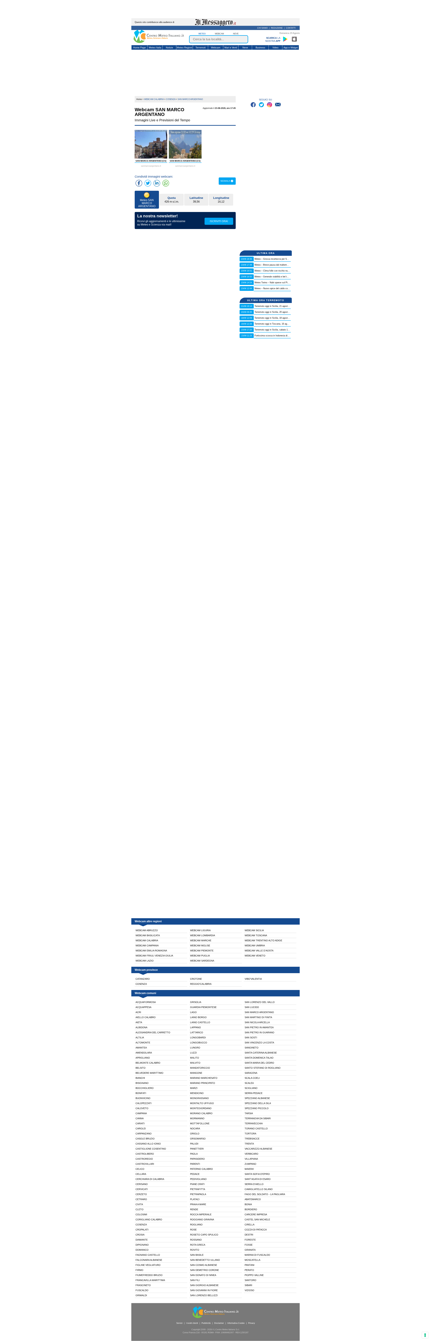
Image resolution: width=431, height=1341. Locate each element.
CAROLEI (141, 1128)
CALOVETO (142, 1108)
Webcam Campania (147, 945)
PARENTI (195, 1164)
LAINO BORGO (198, 1017)
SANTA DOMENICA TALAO (259, 1057)
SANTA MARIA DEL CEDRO (259, 1062)
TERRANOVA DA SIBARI (258, 1118)
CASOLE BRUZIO (145, 1138)
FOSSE (249, 1244)
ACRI (138, 1012)
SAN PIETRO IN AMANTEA (259, 1027)
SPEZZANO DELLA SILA (258, 1103)
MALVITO (195, 1062)
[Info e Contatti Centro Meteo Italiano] (278, 105)
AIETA (139, 1022)
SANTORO (250, 1280)
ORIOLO (194, 1133)
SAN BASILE (197, 1255)
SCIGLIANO (251, 1088)
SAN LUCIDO (252, 1007)
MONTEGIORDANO (200, 1108)
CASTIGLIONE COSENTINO (151, 1148)
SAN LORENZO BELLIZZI (204, 1295)
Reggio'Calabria (200, 984)
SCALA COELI (252, 1078)
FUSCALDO (142, 1290)
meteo (202, 34)
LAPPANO (195, 1027)
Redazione (277, 28)
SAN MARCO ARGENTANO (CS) (151, 161)
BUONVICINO (143, 1098)
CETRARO (141, 1199)
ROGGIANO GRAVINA (202, 1219)
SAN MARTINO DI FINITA (258, 1017)
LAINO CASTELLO (200, 1022)
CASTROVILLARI (145, 1164)
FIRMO (139, 1270)
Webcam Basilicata (148, 935)
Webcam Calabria (147, 940)
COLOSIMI (141, 1214)
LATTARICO (196, 1032)
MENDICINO (197, 1093)
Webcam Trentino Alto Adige (263, 940)
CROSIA (140, 1234)
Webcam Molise (200, 945)
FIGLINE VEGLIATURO (148, 1265)
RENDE (194, 1209)
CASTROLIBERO (145, 1153)
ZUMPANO (250, 1164)
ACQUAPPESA (143, 1007)
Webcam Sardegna (202, 960)
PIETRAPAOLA (198, 1194)
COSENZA (141, 1224)
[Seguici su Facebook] (254, 105)
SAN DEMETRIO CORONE (204, 1270)
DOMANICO (142, 1249)
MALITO (194, 1057)
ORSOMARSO (198, 1138)
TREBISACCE (252, 1138)
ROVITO (194, 1249)
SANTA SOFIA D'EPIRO (257, 1174)
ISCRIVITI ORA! (219, 221)
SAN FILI (195, 1280)
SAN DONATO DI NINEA (203, 1275)
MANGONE (196, 1073)
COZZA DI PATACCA (256, 1229)
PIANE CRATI (197, 1184)
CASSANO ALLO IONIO (148, 1143)
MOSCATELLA (252, 1260)
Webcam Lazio (145, 960)
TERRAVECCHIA (254, 1123)
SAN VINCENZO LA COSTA (259, 1042)
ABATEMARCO (253, 1199)
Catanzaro (143, 979)
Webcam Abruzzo (147, 930)
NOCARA (195, 1128)
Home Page (139, 47)
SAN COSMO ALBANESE (203, 1265)
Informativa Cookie (236, 1323)
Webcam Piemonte (201, 950)
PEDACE (195, 1174)
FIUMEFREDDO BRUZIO (149, 1275)
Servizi (179, 1323)
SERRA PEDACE (253, 1093)
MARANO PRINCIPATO (202, 1083)
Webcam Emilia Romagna (151, 950)
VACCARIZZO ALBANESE (258, 1148)
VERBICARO (251, 1153)
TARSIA (249, 1113)
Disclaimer (219, 1323)
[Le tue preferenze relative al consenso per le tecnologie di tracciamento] (425, 1335)
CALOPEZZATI (144, 1103)
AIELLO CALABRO (146, 1017)
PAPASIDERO (197, 1158)
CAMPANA (141, 1113)
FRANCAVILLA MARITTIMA (150, 1280)
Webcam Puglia (200, 955)
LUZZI (193, 1052)
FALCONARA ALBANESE (149, 1260)
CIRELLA (249, 1224)
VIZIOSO (249, 1290)
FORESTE (250, 1239)
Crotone (196, 979)
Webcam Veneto (255, 955)
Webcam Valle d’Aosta (259, 950)
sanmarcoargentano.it (151, 166)
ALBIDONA (141, 1027)
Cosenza (141, 984)
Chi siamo (262, 28)
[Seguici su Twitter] (262, 105)
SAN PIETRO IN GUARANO (259, 1032)
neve (236, 34)
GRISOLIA (195, 1002)
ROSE (193, 1229)
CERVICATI (142, 1189)
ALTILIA (140, 1037)
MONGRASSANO (199, 1098)
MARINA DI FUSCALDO (257, 1255)
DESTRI (249, 1234)
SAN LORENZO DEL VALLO (260, 1002)
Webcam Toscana (256, 935)
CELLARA (141, 1174)
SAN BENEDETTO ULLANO (205, 1260)
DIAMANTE (142, 1239)
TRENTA (249, 1143)
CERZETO (141, 1194)
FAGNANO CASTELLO (148, 1255)
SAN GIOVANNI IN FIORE (204, 1290)
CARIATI (140, 1123)
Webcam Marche (200, 940)
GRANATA (250, 1249)
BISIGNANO (142, 1083)
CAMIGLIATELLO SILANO (259, 1189)
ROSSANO (196, 1239)
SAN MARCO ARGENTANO (259, 1012)
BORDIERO (251, 1209)
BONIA (248, 1204)
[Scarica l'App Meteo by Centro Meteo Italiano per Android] (285, 39)
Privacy (251, 1323)
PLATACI (195, 1199)
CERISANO (142, 1184)
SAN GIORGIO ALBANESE (204, 1285)
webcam (219, 34)
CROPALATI (142, 1229)
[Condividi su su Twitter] (147, 183)
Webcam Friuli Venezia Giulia (154, 955)
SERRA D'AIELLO (254, 1184)
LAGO (193, 1012)
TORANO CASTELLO (256, 1128)
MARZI (193, 1088)
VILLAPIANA (251, 1158)
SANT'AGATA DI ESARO (258, 1179)
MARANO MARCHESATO (203, 1078)
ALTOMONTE (143, 1042)
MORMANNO (197, 1118)
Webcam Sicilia (254, 930)
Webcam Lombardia (202, 935)
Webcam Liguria (200, 930)
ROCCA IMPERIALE (200, 1214)
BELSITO (140, 1067)
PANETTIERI (197, 1148)
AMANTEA (141, 1047)
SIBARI (248, 1285)
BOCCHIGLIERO (145, 1088)
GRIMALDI (141, 1295)
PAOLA (194, 1153)
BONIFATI (141, 1093)
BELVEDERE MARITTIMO (149, 1073)
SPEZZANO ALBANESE (257, 1098)
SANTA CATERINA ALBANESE (261, 1052)
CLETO (139, 1209)
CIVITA (139, 1204)
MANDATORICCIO (200, 1067)
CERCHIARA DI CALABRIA (150, 1179)
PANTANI (249, 1265)
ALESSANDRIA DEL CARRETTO (153, 1032)
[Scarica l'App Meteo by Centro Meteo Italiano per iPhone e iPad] (294, 39)
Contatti (290, 28)
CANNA (140, 1118)
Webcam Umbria (255, 945)
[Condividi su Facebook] (139, 183)
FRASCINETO (143, 1285)
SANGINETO (251, 1047)
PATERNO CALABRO (201, 1169)
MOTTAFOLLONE (199, 1123)
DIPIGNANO (142, 1244)
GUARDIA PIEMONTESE (203, 1007)
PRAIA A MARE (198, 1204)
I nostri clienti (192, 1323)
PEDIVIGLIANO (198, 1179)
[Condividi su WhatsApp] (165, 183)
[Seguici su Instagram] (270, 105)
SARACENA (251, 1073)
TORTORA (250, 1133)
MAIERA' (249, 1169)
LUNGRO (195, 1047)
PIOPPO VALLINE (254, 1275)
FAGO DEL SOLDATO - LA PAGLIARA (265, 1194)
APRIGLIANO (143, 1057)
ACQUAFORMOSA (146, 1002)
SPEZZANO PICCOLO (257, 1108)
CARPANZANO (144, 1133)
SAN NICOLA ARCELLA (257, 1022)
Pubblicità (206, 1323)
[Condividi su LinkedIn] (156, 183)
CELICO (140, 1169)
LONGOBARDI (198, 1037)
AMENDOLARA (144, 1052)
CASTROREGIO (144, 1158)
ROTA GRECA (197, 1244)
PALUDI (194, 1143)
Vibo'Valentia (253, 979)
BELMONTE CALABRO (148, 1062)
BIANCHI (140, 1078)
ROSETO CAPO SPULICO (204, 1234)
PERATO (249, 1270)
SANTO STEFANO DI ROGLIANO (262, 1067)
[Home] (159, 42)
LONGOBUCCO (198, 1042)
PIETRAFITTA (197, 1189)
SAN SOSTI (251, 1037)
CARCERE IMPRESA (256, 1214)
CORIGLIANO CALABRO (149, 1219)
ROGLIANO (196, 1224)
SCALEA (249, 1083)
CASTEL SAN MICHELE (257, 1219)
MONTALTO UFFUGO (202, 1103)
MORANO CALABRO (201, 1113)
